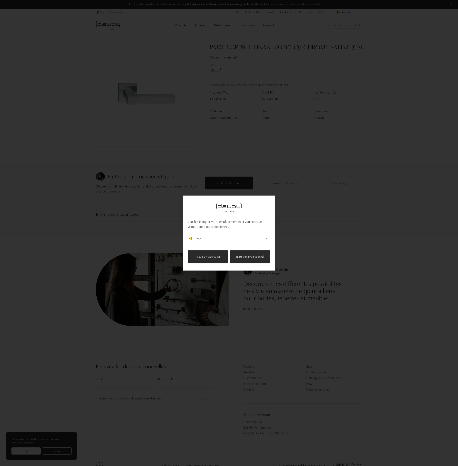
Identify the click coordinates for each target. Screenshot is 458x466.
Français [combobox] (198, 238)
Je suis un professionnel (250, 256)
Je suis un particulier (208, 256)
